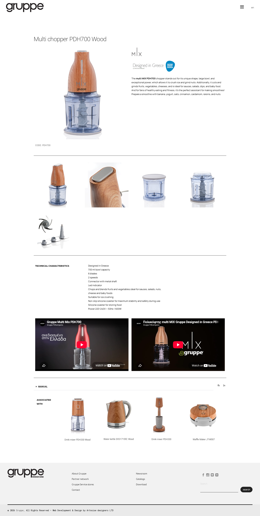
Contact (76, 489)
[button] (123, 386)
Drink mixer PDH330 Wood (77, 439)
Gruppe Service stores (83, 484)
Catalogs (140, 478)
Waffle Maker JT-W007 (204, 439)
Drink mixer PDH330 (161, 439)
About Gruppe (79, 473)
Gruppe (20, 510)
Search (203, 483)
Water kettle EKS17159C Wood (119, 439)
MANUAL (43, 386)
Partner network (80, 478)
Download (141, 484)
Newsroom (141, 473)
